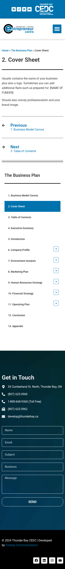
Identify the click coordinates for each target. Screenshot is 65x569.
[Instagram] (19, 9)
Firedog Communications (22, 545)
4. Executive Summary (21, 228)
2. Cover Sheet (16, 206)
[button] (57, 29)
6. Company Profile (19, 249)
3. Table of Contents (19, 217)
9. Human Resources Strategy (25, 282)
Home (5, 50)
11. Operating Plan (19, 304)
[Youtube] (29, 9)
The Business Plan (21, 50)
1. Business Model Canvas (23, 195)
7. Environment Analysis (22, 260)
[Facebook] (14, 9)
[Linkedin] (24, 9)
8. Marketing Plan (18, 271)
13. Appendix (15, 326)
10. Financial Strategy (20, 293)
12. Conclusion (16, 315)
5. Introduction (16, 239)
